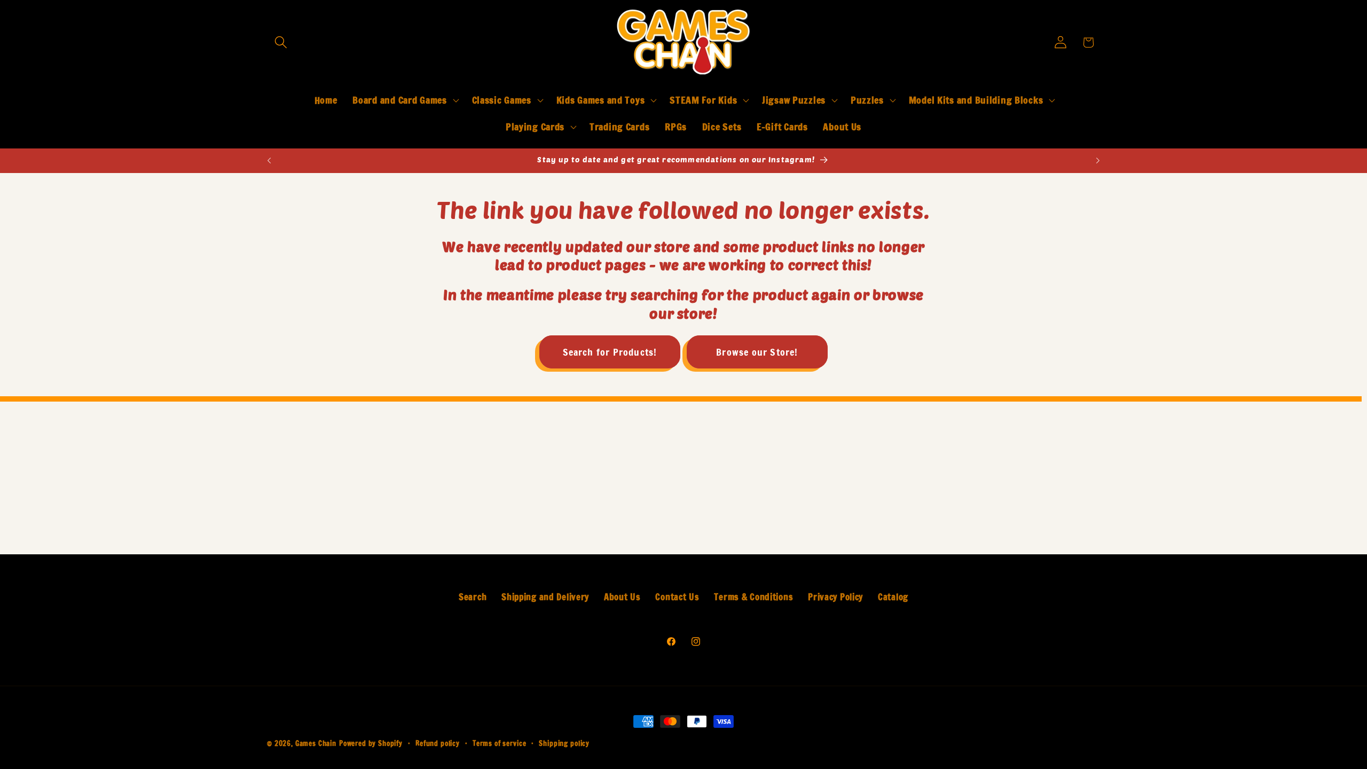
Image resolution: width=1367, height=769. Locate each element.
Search (472, 597)
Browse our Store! (757, 352)
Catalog (893, 597)
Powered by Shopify (371, 743)
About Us (622, 597)
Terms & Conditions (753, 597)
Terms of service (499, 743)
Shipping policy (564, 743)
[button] (281, 42)
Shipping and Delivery (545, 597)
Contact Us (677, 597)
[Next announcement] (1098, 160)
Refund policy (437, 743)
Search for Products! (610, 352)
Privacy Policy (835, 597)
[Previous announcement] (269, 160)
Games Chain (315, 743)
